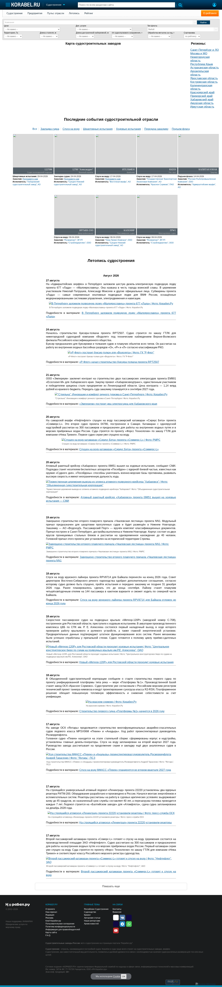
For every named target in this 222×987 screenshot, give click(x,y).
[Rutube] (129, 917)
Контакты (117, 909)
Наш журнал (51, 912)
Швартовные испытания (98, 129)
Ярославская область (204, 78)
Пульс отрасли (55, 13)
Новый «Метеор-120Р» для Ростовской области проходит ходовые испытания (126, 662)
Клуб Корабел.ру (53, 921)
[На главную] (23, 5)
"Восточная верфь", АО (120, 182)
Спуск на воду (71, 129)
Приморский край (201, 96)
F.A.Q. (48, 935)
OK (123, 976)
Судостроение (15, 13)
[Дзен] (116, 917)
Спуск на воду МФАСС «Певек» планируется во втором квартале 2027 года (125, 770)
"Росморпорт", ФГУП (73, 240)
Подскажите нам (30, 179)
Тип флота (152, 26)
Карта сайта (51, 932)
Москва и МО (198, 53)
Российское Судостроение (96, 909)
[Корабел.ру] (18, 905)
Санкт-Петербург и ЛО (204, 49)
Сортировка (189, 33)
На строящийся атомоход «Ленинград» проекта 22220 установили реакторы (125, 822)
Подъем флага (181, 129)
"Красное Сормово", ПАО (162, 184)
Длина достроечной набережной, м (92, 33)
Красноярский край (202, 92)
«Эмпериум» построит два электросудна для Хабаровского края (118, 403)
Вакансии (117, 912)
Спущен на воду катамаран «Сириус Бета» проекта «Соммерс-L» (119, 449)
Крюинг (87, 915)
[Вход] (214, 5)
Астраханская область (204, 67)
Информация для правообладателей (63, 929)
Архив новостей (91, 924)
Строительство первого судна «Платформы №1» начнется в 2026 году (121, 711)
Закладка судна (49, 129)
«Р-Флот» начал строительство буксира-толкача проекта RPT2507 (119, 362)
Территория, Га (11, 33)
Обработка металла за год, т (161, 33)
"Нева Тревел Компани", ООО (118, 240)
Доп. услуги (81, 26)
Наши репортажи (92, 921)
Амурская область (202, 103)
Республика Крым (201, 64)
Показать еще (111, 886)
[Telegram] (122, 923)
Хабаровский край (201, 99)
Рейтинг (88, 13)
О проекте (50, 909)
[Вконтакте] (122, 917)
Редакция (50, 915)
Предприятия (34, 13)
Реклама (49, 918)
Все (35, 129)
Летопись (74, 13)
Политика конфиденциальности (60, 926)
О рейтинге (210, 13)
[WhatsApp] (129, 923)
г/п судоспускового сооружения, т (127, 33)
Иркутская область (202, 106)
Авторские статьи (92, 918)
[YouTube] (116, 930)
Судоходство (90, 912)
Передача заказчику (156, 129)
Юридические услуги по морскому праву (16, 925)
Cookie (116, 976)
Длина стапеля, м (48, 33)
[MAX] (116, 923)
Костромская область (204, 81)
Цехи (6, 26)
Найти (203, 22)
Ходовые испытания (128, 129)
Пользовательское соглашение (60, 924)
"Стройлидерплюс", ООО (79, 243)
